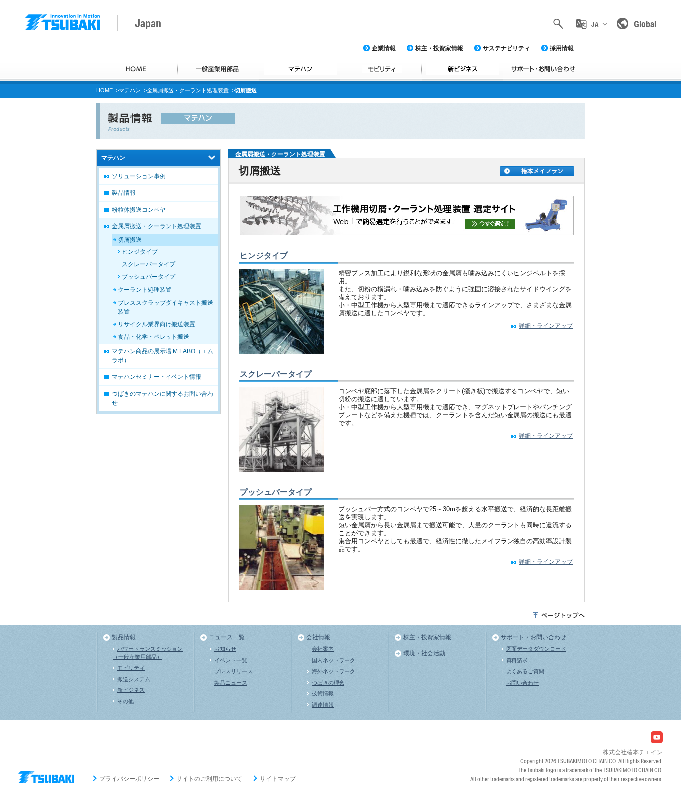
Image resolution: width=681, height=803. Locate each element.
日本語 (594, 44)
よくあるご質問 (525, 671)
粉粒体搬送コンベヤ (139, 209)
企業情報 (384, 48)
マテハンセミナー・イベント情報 (156, 376)
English (594, 66)
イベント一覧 (230, 660)
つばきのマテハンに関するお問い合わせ (162, 398)
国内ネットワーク (333, 660)
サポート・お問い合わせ (533, 637)
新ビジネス (131, 690)
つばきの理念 (328, 683)
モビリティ (131, 668)
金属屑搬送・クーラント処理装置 (188, 90)
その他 (125, 701)
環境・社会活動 (424, 653)
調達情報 (323, 705)
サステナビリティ (506, 48)
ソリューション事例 (139, 176)
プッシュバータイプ (276, 492)
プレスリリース (233, 671)
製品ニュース (230, 683)
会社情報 (318, 637)
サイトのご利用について (209, 778)
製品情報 (124, 192)
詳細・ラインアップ (546, 325)
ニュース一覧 (227, 637)
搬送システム (133, 679)
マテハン (130, 90)
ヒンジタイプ (264, 255)
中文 (594, 87)
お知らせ (225, 649)
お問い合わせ (522, 683)
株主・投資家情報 (439, 48)
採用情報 (562, 48)
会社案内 (323, 649)
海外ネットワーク (333, 671)
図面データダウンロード (536, 649)
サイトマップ (278, 778)
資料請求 (517, 660)
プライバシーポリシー (129, 778)
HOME (104, 90)
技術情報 (323, 693)
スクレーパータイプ (276, 374)
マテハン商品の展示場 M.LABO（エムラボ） (162, 356)
